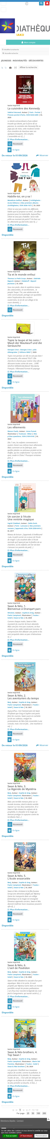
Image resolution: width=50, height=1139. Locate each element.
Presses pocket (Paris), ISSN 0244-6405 (23, 115)
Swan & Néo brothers (16, 1066)
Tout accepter (11, 1136)
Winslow (11, 613)
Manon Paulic (13, 431)
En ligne (16, 150)
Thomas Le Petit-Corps (17, 278)
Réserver (44, 155)
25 (28, 1113)
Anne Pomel (31, 431)
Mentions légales (8, 1120)
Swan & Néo (19, 618)
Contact (20, 1120)
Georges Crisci (13, 350)
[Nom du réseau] (8, 25)
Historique (25, 3)
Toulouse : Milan (25, 434)
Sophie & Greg (28, 613)
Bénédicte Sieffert (15, 200)
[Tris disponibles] (15, 67)
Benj (9, 702)
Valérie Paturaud (14, 112)
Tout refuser (27, 1136)
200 (44, 1113)
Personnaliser (41, 1136)
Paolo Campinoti (14, 615)
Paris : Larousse (21, 526)
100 (38, 1113)
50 (33, 1113)
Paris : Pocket (34, 112)
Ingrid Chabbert (14, 523)
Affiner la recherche (28, 67)
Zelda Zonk (32, 523)
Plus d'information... (19, 139)
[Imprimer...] (10, 67)
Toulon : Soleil (31, 1064)
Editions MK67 (25, 352)
